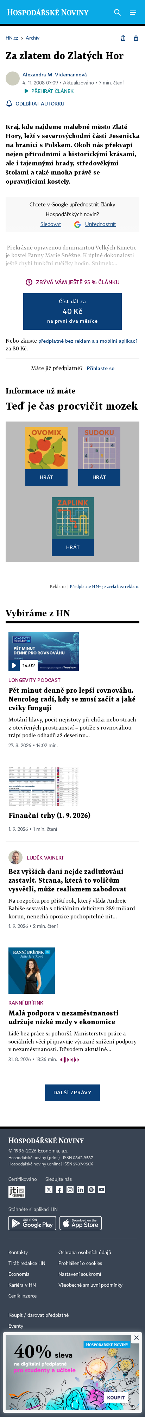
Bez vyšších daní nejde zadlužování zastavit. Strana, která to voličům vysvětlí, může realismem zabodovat (67, 880)
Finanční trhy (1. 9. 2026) (49, 816)
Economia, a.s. (53, 1151)
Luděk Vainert (45, 858)
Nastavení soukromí (79, 1274)
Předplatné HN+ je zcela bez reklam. (104, 586)
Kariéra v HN (22, 1285)
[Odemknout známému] (135, 38)
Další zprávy (72, 1092)
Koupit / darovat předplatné (38, 1315)
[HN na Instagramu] (70, 1189)
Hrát (46, 477)
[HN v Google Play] (32, 1223)
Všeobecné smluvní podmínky (90, 1285)
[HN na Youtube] (101, 1189)
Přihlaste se (100, 368)
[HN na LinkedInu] (80, 1189)
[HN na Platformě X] (48, 1189)
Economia (19, 1274)
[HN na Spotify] (91, 1189)
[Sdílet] (123, 38)
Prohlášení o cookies (80, 1263)
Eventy (15, 1326)
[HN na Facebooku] (59, 1189)
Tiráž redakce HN (26, 1263)
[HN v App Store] (80, 1223)
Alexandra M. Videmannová (55, 74)
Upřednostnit (100, 224)
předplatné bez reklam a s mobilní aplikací (87, 341)
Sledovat (50, 224)
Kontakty (18, 1252)
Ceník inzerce (22, 1296)
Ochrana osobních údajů (84, 1252)
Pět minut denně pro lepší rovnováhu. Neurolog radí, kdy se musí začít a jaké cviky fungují (71, 699)
